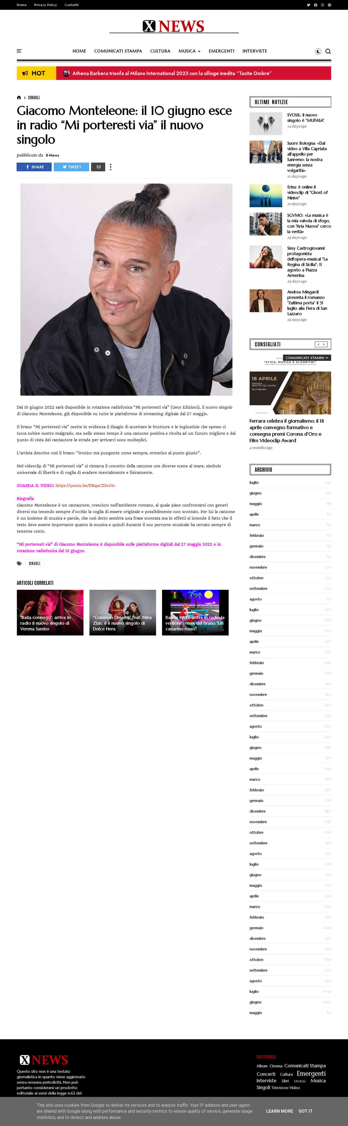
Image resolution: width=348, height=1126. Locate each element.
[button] (318, 51)
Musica (318, 1081)
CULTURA (160, 51)
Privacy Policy (45, 5)
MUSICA (187, 51)
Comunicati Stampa (305, 1066)
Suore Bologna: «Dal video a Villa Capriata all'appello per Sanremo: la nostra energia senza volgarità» (307, 157)
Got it (306, 1111)
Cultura (286, 1074)
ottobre (256, 577)
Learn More (279, 1111)
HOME (79, 51)
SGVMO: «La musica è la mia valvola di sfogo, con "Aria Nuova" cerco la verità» (309, 223)
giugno (256, 493)
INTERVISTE (255, 51)
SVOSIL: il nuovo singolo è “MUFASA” (305, 117)
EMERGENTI (221, 51)
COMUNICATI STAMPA (118, 51)
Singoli (34, 97)
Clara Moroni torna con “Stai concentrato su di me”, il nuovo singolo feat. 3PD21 (156, 73)
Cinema (276, 1066)
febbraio (257, 535)
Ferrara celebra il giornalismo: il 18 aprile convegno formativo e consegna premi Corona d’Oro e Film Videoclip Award (287, 430)
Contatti (72, 5)
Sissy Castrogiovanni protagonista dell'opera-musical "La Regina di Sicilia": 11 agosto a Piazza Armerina (307, 262)
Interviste (266, 1081)
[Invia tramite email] (98, 167)
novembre (258, 567)
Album (262, 1066)
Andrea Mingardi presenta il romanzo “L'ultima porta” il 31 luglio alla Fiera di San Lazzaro (307, 302)
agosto (256, 599)
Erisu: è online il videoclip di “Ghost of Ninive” (307, 192)
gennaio (256, 546)
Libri (285, 1081)
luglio (254, 482)
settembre (259, 588)
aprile (254, 514)
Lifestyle (300, 1081)
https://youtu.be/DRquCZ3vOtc (84, 485)
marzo (255, 524)
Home (22, 5)
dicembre (258, 556)
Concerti (266, 1074)
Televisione (280, 1088)
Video (295, 1087)
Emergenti (311, 1073)
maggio (256, 503)
